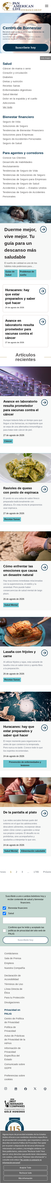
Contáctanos (11, 953)
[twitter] (35, 1089)
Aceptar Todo (25, 1167)
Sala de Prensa (12, 958)
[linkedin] (15, 1089)
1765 (36, 872)
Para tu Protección (14, 997)
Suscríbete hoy (25, 47)
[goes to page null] (42, 229)
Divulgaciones (12, 1002)
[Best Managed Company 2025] (25, 1106)
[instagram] (6, 1089)
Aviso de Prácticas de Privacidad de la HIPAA (14, 1039)
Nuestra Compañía (14, 968)
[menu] (46, 6)
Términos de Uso (13, 984)
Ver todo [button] (7, 107)
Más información (25, 1178)
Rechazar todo (25, 1173)
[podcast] (45, 1089)
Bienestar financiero (17, 908)
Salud (11, 913)
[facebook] (25, 1089)
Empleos (9, 963)
